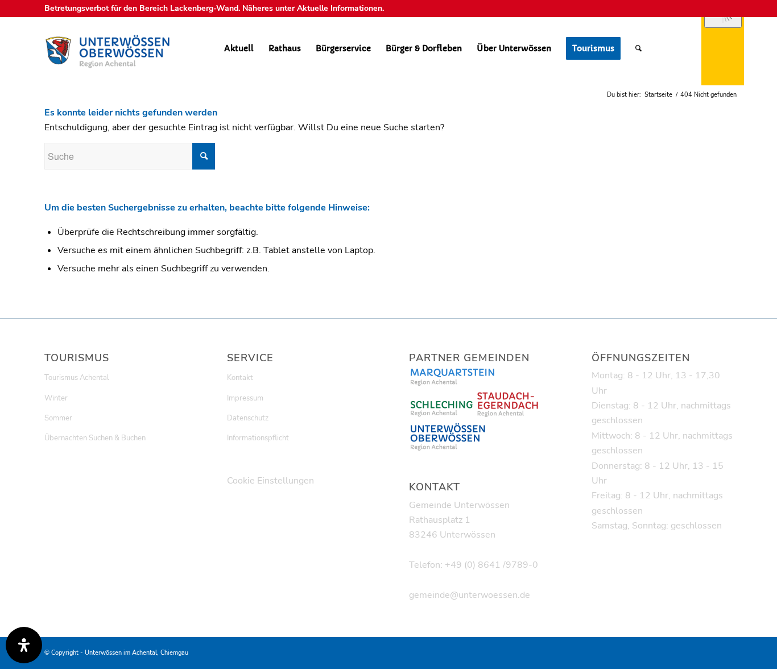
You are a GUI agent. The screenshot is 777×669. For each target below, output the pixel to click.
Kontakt (240, 378)
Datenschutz (247, 418)
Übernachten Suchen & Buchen (95, 438)
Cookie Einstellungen (270, 480)
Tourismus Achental (76, 378)
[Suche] (638, 48)
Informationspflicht (258, 438)
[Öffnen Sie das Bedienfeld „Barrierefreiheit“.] (24, 645)
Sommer (58, 418)
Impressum (245, 398)
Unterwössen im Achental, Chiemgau (136, 653)
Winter (56, 398)
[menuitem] (239, 48)
